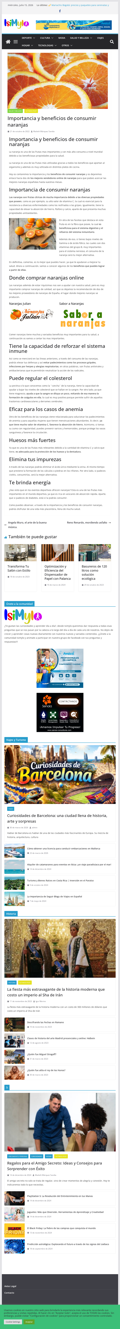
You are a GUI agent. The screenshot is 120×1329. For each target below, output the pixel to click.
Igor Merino (41, 1001)
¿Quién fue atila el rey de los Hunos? (46, 1070)
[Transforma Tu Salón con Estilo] (20, 546)
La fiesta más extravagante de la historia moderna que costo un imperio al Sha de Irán (56, 992)
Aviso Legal (10, 1286)
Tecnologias (45, 45)
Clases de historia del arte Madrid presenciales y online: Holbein (61, 1038)
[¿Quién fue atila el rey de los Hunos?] (14, 1073)
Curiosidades (36, 1156)
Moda (61, 37)
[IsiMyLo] (8, 41)
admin (34, 827)
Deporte (27, 37)
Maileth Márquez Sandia (44, 131)
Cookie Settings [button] (13, 1321)
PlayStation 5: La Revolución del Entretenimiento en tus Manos (60, 1196)
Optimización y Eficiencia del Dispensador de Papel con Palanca (58, 572)
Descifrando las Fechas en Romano (45, 1022)
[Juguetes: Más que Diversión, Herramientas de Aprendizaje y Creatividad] (14, 1214)
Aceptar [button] (29, 1321)
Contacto (9, 1292)
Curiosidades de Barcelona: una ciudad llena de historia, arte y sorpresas (57, 818)
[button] (33, 38)
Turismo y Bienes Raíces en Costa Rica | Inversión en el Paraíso (60, 880)
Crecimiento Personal (17, 1156)
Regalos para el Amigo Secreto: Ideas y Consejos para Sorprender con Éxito (54, 1165)
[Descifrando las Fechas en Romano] (14, 1025)
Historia (11, 982)
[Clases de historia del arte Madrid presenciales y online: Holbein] (14, 1040)
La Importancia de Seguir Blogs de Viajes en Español (54, 896)
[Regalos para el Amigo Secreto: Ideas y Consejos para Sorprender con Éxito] (60, 1122)
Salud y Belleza (79, 37)
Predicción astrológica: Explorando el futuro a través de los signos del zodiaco (68, 1244)
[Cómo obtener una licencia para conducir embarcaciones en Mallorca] (14, 851)
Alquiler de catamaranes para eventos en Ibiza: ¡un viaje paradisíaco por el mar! (69, 864)
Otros (65, 45)
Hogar (26, 45)
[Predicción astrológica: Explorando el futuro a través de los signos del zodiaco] (14, 1246)
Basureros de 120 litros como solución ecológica (94, 572)
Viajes (100, 37)
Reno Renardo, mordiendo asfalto (87, 522)
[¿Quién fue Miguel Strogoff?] (14, 1056)
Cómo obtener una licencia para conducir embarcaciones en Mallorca (63, 848)
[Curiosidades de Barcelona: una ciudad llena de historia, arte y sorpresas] (60, 774)
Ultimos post (31, 111)
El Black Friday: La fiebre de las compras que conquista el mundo (61, 1228)
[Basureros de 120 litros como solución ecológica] (95, 546)
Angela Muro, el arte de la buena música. (27, 525)
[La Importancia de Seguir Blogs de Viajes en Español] (14, 899)
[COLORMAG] (23, 611)
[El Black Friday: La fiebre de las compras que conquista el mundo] (14, 1230)
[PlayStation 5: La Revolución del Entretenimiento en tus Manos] (14, 1198)
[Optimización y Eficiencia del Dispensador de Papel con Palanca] (57, 546)
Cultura (45, 37)
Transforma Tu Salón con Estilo (19, 568)
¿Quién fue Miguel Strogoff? (41, 1054)
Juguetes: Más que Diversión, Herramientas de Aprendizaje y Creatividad (65, 1212)
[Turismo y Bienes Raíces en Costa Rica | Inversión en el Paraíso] (14, 883)
